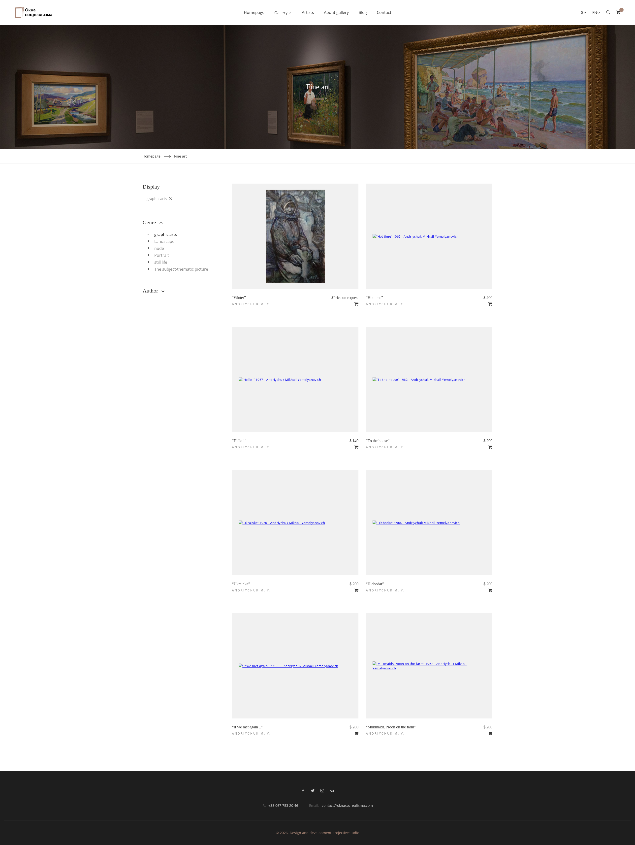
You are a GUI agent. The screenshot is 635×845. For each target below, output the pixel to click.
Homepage (254, 12)
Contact (384, 12)
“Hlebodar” (375, 584)
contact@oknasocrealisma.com (347, 805)
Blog (363, 12)
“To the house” (377, 441)
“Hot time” (374, 297)
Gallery (280, 12)
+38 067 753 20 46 (283, 805)
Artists (308, 12)
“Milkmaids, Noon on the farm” (391, 727)
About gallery (336, 12)
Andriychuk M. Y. (251, 304)
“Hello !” (239, 441)
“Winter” (239, 297)
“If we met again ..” (247, 727)
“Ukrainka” (241, 584)
